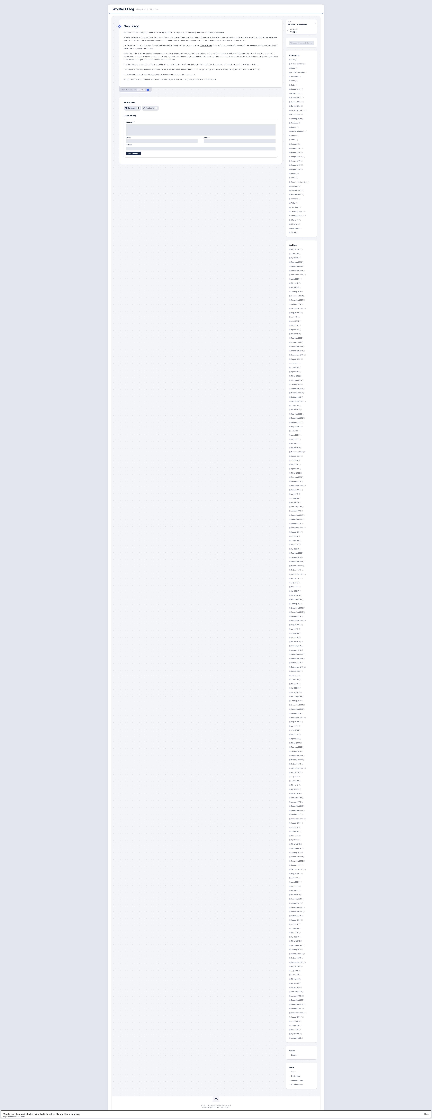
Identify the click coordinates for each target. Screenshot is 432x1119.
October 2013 (296, 764)
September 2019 (297, 486)
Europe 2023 (295, 98)
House (293, 144)
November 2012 (297, 810)
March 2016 (295, 642)
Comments (133, 108)
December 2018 (297, 515)
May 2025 (294, 283)
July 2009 (294, 971)
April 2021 (295, 443)
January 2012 (296, 852)
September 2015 (297, 667)
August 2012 (295, 823)
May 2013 (294, 785)
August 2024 (295, 313)
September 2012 (297, 819)
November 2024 (297, 300)
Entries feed (295, 1076)
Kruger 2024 (295, 169)
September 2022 (297, 401)
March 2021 (295, 448)
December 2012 (297, 806)
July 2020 (294, 460)
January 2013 (296, 802)
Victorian (294, 224)
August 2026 (295, 249)
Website (129, 145)
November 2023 (297, 351)
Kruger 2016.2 (296, 157)
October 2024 (296, 304)
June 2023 (295, 367)
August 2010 (295, 920)
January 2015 (296, 701)
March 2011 (295, 895)
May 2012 (294, 836)
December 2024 (297, 296)
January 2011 (296, 903)
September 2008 (297, 1013)
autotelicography (297, 72)
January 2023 (296, 384)
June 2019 (295, 498)
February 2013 (296, 798)
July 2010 (294, 924)
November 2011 (297, 861)
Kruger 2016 (295, 152)
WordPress (215, 1108)
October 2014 (296, 713)
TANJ (293, 203)
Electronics (295, 93)
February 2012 (296, 848)
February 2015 (296, 696)
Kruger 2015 (295, 148)
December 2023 (297, 346)
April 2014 (295, 739)
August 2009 (295, 966)
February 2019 (296, 507)
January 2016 (296, 650)
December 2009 (297, 954)
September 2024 (297, 308)
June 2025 (295, 279)
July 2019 (294, 494)
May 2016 (294, 637)
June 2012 (295, 831)
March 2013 (295, 793)
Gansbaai (294, 123)
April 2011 (295, 890)
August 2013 (295, 772)
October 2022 (296, 397)
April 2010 (295, 937)
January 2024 (296, 342)
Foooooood (295, 114)
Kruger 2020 (295, 165)
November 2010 (297, 912)
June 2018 (295, 540)
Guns (293, 136)
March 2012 (295, 844)
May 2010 (294, 933)
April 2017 (295, 591)
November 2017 (297, 566)
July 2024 (294, 317)
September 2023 (297, 355)
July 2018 (294, 536)
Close (426, 1114)
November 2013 (297, 760)
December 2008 (297, 1000)
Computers (295, 89)
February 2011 (296, 899)
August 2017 (295, 578)
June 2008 (295, 1025)
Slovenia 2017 (296, 190)
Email (206, 137)
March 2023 (295, 376)
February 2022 (296, 414)
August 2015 (295, 671)
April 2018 (295, 549)
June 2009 (295, 975)
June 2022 (295, 405)
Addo (293, 68)
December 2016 (297, 608)
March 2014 (295, 743)
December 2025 (297, 266)
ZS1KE (293, 232)
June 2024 (295, 321)
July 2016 (294, 629)
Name (129, 137)
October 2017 (296, 570)
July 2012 (294, 827)
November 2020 (297, 452)
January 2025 (296, 292)
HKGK (293, 140)
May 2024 (294, 325)
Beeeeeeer (295, 76)
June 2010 (295, 928)
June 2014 (295, 730)
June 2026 (295, 254)
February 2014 (296, 747)
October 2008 (296, 1008)
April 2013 (295, 789)
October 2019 (296, 481)
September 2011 (297, 869)
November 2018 (297, 519)
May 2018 (294, 545)
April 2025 (295, 287)
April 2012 (295, 840)
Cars (293, 81)
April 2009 (295, 983)
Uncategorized (296, 216)
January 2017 (296, 604)
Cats (293, 85)
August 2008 (295, 1017)
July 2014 (294, 726)
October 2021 (296, 422)
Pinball (293, 173)
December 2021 (297, 418)
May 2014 (294, 734)
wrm (134, 90)
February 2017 (296, 599)
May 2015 (294, 684)
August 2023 (295, 359)
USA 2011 (140, 90)
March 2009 (295, 987)
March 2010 (295, 941)
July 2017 (294, 583)
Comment (130, 122)
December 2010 (297, 907)
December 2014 (297, 705)
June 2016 (295, 633)
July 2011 (294, 878)
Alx (228, 1108)
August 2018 (295, 532)
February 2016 (296, 646)
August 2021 (295, 426)
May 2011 (294, 886)
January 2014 (296, 751)
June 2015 (295, 680)
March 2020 (295, 473)
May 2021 (294, 439)
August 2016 (295, 625)
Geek (293, 127)
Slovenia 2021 (296, 195)
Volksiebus (295, 228)
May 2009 (294, 979)
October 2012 (296, 814)
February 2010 (296, 945)
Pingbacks (151, 108)
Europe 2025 (295, 102)
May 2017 (294, 587)
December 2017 (297, 561)
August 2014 (295, 722)
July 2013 (294, 777)
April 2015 (295, 688)
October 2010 (296, 916)
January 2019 (296, 511)
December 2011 (297, 857)
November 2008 (297, 1004)
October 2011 (296, 865)
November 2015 (297, 658)
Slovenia (294, 186)
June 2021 (295, 435)
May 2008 (294, 1030)
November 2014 (297, 709)
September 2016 (297, 620)
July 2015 (294, 675)
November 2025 (297, 270)
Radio (293, 178)
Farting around (296, 110)
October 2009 (296, 958)
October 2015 (296, 663)
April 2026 (295, 258)
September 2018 (297, 528)
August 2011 (295, 874)
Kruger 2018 (295, 161)
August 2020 (295, 456)
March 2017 (295, 595)
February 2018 (296, 553)
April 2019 (295, 502)
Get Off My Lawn (297, 131)
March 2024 (295, 334)
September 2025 (297, 275)
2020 (293, 60)
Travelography (296, 211)
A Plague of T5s (297, 64)
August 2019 (295, 490)
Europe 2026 (295, 106)
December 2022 (297, 389)
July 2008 (294, 1021)
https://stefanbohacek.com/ (14, 1117)
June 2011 (295, 882)
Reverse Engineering (299, 182)
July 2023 (294, 363)
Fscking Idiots (296, 119)
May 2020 (294, 464)
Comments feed (297, 1080)
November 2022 (297, 393)
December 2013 (297, 755)
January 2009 (296, 996)
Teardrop (294, 207)
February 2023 (296, 380)
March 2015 (295, 692)
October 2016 (296, 616)
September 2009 (297, 962)
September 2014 (297, 718)
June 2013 (295, 781)
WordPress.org (297, 1084)
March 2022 (295, 410)
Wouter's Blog (123, 9)
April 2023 (295, 372)
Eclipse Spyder (206, 45)
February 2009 (296, 992)
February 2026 (296, 262)
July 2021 (294, 431)
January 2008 (296, 1038)
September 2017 (297, 574)
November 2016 (297, 612)
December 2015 (297, 654)
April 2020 (295, 469)
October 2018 (296, 524)
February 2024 (296, 338)
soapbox (294, 199)
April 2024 (295, 330)
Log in (293, 1072)
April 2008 (295, 1034)
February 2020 (296, 477)
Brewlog (294, 1055)
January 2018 (296, 557)
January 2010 (296, 949)
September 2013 (297, 768)
